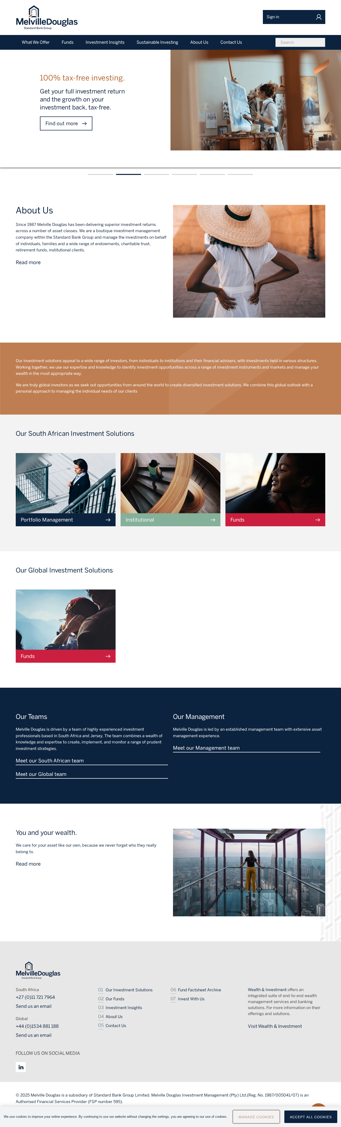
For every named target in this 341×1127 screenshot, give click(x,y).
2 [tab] (128, 174)
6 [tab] (240, 174)
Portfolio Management (47, 520)
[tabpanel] (170, 102)
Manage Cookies (256, 1117)
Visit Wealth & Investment (275, 1026)
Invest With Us (191, 999)
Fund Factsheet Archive (199, 990)
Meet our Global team (41, 774)
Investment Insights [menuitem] (105, 42)
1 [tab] (100, 174)
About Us (114, 1016)
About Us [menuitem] (199, 42)
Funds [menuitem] (68, 42)
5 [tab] (212, 174)
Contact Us (116, 1025)
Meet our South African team (50, 761)
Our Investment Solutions (129, 990)
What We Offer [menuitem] (36, 42)
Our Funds (115, 999)
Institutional (140, 520)
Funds (237, 520)
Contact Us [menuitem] (231, 42)
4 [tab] (184, 174)
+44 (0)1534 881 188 (37, 1026)
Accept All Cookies (311, 1117)
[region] (170, 1117)
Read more (28, 262)
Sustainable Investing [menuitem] (157, 42)
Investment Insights (124, 1007)
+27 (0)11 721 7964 (35, 997)
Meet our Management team (206, 748)
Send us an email (34, 1006)
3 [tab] (156, 174)
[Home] (47, 17)
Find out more (61, 123)
